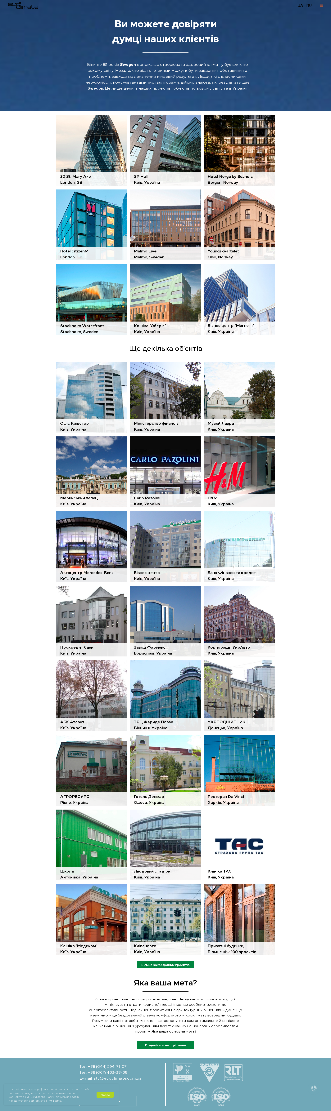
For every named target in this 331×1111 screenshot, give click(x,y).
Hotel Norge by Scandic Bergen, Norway (230, 179)
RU (309, 5)
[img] (91, 224)
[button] (313, 1093)
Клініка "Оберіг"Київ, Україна (150, 328)
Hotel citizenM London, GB (74, 254)
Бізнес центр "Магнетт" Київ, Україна (231, 328)
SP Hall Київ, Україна (147, 179)
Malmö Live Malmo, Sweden (149, 254)
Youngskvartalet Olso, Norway (223, 254)
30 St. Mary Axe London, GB (75, 179)
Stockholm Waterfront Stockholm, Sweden (82, 328)
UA (300, 5)
